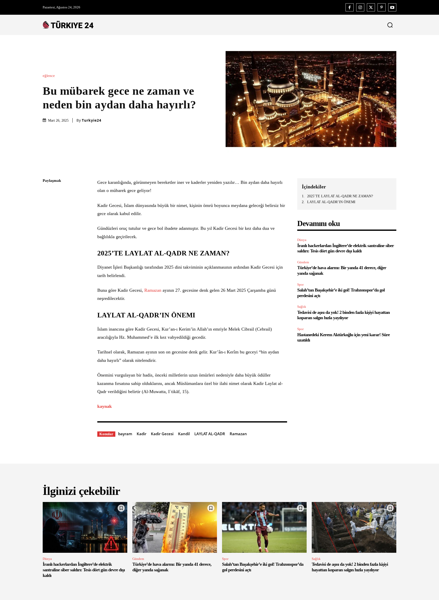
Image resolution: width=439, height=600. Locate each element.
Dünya (301, 240)
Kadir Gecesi (162, 433)
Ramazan (152, 290)
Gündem (303, 262)
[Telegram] (48, 253)
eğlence (49, 76)
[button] (389, 25)
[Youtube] (392, 7)
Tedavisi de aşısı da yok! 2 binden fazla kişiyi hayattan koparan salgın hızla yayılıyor (343, 315)
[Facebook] (350, 7)
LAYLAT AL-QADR (209, 433)
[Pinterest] (382, 7)
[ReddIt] (48, 241)
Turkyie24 (91, 120)
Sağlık (301, 307)
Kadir (141, 433)
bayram (125, 433)
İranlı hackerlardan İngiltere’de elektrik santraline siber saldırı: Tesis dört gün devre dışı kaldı (345, 248)
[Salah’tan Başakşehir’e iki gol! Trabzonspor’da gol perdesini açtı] (264, 527)
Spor (300, 284)
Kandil (184, 433)
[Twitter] (371, 7)
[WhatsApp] (48, 229)
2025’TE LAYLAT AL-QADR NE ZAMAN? (340, 196)
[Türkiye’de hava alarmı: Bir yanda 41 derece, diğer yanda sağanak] (174, 527)
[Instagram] (360, 7)
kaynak (104, 406)
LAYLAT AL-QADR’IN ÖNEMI (331, 202)
